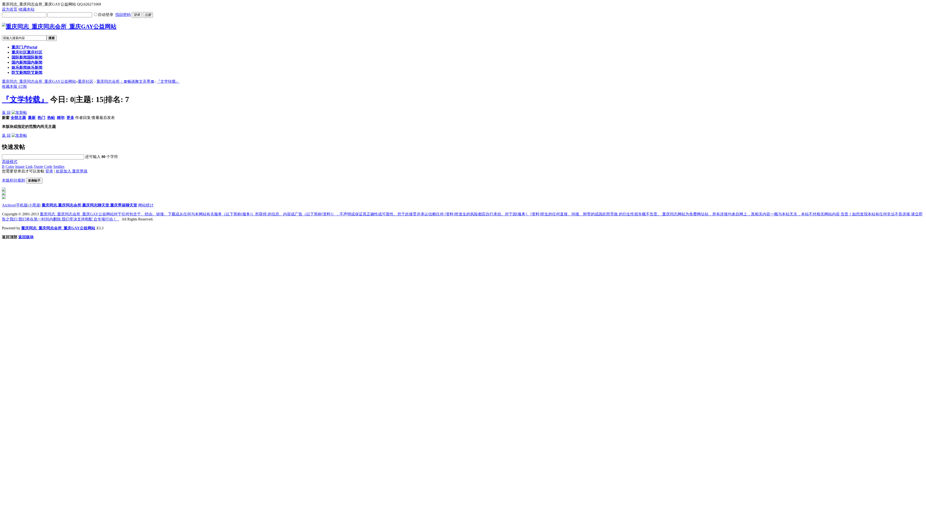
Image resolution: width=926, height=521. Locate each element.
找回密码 (123, 15)
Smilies (58, 167)
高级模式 (9, 162)
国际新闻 (27, 57)
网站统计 (146, 205)
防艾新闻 (27, 72)
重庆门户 (24, 47)
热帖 (51, 118)
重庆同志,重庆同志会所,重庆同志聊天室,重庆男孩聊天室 (89, 205)
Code (48, 167)
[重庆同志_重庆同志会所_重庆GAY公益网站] (59, 26)
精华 (61, 118)
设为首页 (9, 9)
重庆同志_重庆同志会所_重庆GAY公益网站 (39, 81)
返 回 (6, 112)
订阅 (23, 86)
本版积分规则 (13, 180)
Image (20, 167)
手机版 (22, 205)
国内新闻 (27, 62)
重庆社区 (27, 52)
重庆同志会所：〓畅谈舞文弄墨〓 (125, 81)
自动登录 (105, 15)
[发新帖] (19, 112)
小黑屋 (34, 205)
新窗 (6, 118)
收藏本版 (10, 86)
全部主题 (18, 118)
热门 (41, 118)
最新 (32, 118)
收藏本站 (26, 9)
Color (10, 167)
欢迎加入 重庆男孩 (72, 171)
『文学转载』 (168, 81)
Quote (38, 167)
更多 (70, 118)
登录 (49, 171)
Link (29, 167)
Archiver (8, 205)
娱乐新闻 (27, 67)
